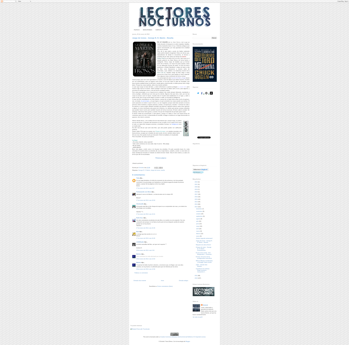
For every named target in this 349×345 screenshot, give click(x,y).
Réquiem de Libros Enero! (203, 244)
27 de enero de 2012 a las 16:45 (145, 228)
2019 (196, 189)
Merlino (138, 254)
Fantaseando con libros (143, 192)
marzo (198, 231)
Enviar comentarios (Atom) (165, 286)
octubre (198, 214)
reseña (163, 170)
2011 (196, 275)
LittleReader (140, 242)
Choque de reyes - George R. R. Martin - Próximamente (203, 248)
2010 (196, 278)
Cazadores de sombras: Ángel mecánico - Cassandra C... (203, 270)
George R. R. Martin (144, 170)
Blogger (188, 341)
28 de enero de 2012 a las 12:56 (145, 269)
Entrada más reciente (140, 280)
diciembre (199, 209)
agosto (198, 218)
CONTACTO (159, 30)
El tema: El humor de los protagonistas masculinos (204, 257)
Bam (137, 231)
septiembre (199, 216)
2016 (196, 196)
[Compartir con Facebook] (160, 168)
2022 (196, 182)
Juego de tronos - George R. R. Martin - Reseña (204, 241)
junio (197, 223)
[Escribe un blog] (157, 168)
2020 (196, 187)
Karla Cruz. (139, 217)
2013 (196, 204)
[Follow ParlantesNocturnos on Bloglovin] (200, 170)
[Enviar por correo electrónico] (155, 168)
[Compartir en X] (158, 168)
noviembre (199, 211)
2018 (196, 192)
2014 (196, 201)
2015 (196, 199)
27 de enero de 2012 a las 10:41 (145, 214)
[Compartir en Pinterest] (162, 168)
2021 (196, 184)
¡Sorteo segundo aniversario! (204, 238)
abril (197, 228)
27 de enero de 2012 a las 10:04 (145, 200)
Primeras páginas (161, 158)
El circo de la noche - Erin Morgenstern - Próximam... (204, 253)
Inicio (162, 280)
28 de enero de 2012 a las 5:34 (145, 250)
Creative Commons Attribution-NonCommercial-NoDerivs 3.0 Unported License (183, 337)
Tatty (137, 178)
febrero (198, 233)
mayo (198, 226)
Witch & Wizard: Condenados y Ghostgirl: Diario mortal (204, 261)
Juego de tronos (155, 170)
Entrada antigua (183, 280)
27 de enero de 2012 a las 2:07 (145, 188)
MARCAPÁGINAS (147, 30)
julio (197, 221)
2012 (196, 206)
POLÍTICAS (137, 30)
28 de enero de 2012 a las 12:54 (145, 259)
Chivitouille (139, 204)
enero (198, 236)
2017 (196, 194)
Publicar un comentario (141, 273)
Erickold (205, 305)
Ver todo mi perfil (197, 317)
